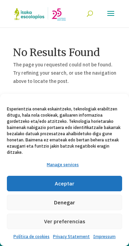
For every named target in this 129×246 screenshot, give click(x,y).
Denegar (64, 202)
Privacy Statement (71, 236)
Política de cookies (31, 236)
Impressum (104, 236)
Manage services (63, 164)
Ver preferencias (64, 221)
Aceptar (64, 183)
